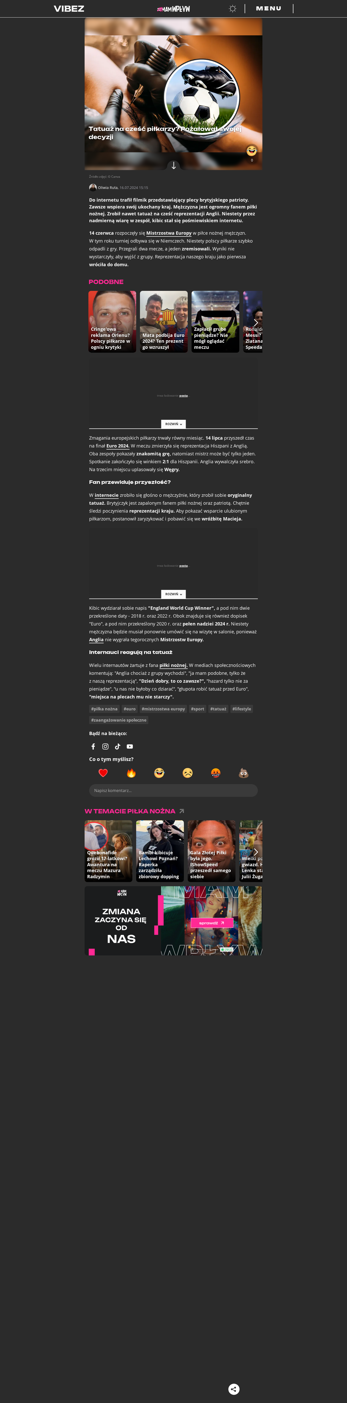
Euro (118, 446)
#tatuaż (218, 709)
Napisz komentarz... (113, 790)
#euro (130, 709)
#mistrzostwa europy (163, 709)
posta (183, 395)
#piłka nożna (104, 709)
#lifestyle (241, 709)
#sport (197, 709)
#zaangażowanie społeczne (118, 720)
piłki (174, 665)
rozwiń (171, 424)
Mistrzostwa (169, 233)
